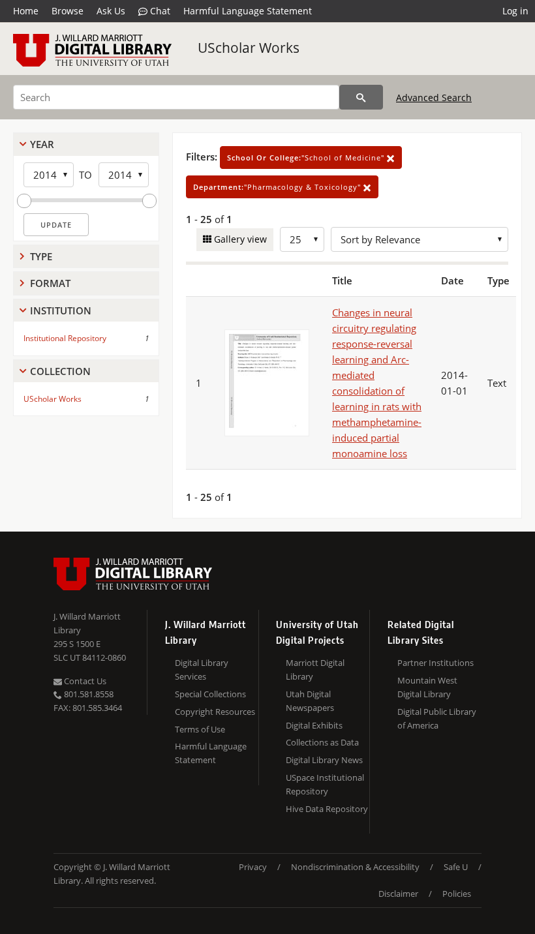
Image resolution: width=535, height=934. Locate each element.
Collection (60, 371)
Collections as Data (322, 742)
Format (50, 283)
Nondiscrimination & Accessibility (355, 867)
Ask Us (111, 11)
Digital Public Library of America (436, 718)
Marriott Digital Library (315, 669)
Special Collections (210, 694)
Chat (158, 11)
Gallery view (239, 239)
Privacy (253, 867)
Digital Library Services (201, 669)
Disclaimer (398, 893)
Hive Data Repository (327, 809)
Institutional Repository (64, 338)
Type (41, 256)
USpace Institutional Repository (325, 784)
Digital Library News (324, 760)
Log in (515, 11)
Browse (68, 11)
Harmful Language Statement (247, 11)
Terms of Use (200, 729)
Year (42, 144)
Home (25, 11)
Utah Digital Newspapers (310, 701)
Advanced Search (434, 97)
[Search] (361, 97)
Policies (456, 893)
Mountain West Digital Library (427, 687)
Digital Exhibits (314, 725)
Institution (60, 310)
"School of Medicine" (307, 157)
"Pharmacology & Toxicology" (278, 187)
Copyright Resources (215, 711)
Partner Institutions (435, 663)
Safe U (456, 867)
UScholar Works (248, 47)
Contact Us (84, 681)
